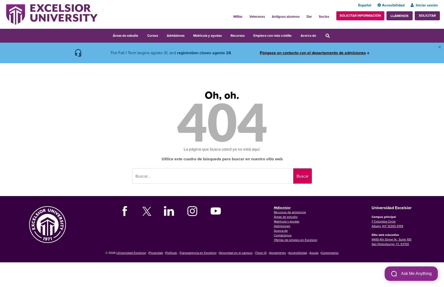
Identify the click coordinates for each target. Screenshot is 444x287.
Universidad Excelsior (131, 253)
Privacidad (156, 253)
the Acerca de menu (319, 35)
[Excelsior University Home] (52, 14)
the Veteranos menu (267, 15)
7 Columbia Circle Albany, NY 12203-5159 (387, 223)
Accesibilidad (393, 5)
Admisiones (175, 35)
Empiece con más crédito (272, 35)
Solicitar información (360, 15)
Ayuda (314, 253)
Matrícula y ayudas (207, 35)
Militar (238, 16)
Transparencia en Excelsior (198, 253)
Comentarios (330, 253)
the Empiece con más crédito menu (295, 35)
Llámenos (400, 15)
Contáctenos (283, 235)
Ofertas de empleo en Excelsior (295, 240)
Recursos (237, 35)
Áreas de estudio (125, 35)
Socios (324, 16)
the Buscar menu (334, 35)
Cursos (152, 35)
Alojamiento (277, 253)
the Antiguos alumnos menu (302, 15)
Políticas (171, 253)
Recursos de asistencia (290, 212)
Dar (309, 16)
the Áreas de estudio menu (141, 35)
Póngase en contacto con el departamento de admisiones (313, 53)
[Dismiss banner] (439, 47)
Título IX (261, 253)
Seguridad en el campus (236, 253)
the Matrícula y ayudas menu (225, 35)
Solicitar (427, 15)
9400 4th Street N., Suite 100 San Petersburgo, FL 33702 (391, 241)
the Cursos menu (161, 35)
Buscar (303, 176)
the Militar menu (245, 15)
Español (364, 5)
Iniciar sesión (427, 5)
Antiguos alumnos (286, 16)
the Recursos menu (248, 35)
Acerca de (308, 35)
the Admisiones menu (188, 35)
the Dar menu (314, 15)
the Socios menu (331, 15)
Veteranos (257, 16)
